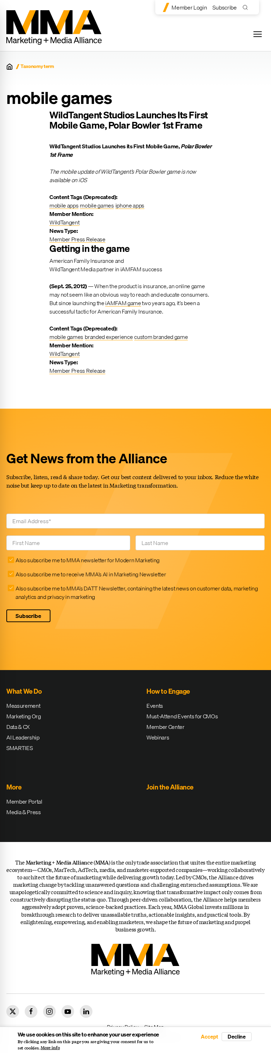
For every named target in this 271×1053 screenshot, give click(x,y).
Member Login (189, 7)
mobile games (97, 205)
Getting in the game (89, 248)
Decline (237, 1036)
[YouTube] (67, 1011)
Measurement (23, 705)
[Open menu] (258, 34)
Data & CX (18, 726)
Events (154, 705)
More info (50, 1048)
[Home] (9, 66)
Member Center (165, 726)
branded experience (109, 336)
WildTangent (64, 222)
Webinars (157, 737)
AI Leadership (23, 737)
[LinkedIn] (86, 1011)
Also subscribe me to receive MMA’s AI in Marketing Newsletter (91, 574)
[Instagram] (49, 1011)
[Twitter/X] (12, 1011)
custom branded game (161, 336)
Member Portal (24, 801)
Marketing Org (23, 716)
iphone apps (129, 205)
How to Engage (168, 691)
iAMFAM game (123, 303)
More (13, 787)
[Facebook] (31, 1011)
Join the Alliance (169, 787)
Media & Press (23, 812)
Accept (209, 1036)
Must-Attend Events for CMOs (182, 716)
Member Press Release (77, 239)
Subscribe (224, 7)
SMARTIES (19, 747)
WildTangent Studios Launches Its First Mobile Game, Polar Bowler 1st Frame (128, 120)
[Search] (246, 7)
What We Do (24, 691)
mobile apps (63, 205)
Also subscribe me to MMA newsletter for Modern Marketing (87, 560)
